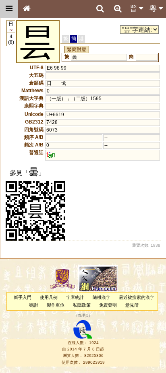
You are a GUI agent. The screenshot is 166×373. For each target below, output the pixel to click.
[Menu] (9, 9)
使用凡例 (49, 297)
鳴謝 (33, 305)
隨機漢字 (101, 297)
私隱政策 (82, 305)
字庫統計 (75, 297)
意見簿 (132, 305)
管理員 (83, 316)
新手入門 (22, 297)
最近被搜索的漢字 (136, 297)
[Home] (26, 9)
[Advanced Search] (118, 8)
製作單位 (55, 305)
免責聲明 (108, 305)
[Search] (100, 9)
